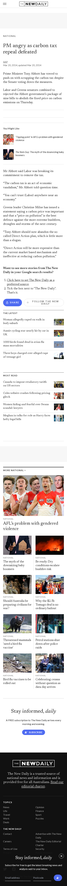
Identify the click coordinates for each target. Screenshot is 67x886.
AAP (5, 61)
